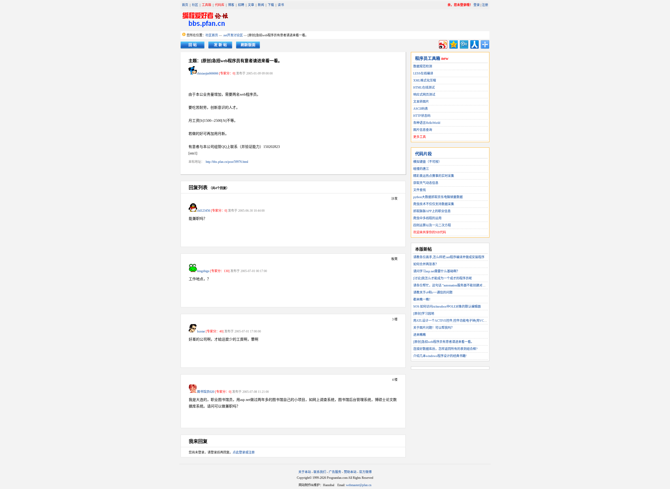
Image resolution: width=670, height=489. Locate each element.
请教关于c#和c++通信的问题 (433, 292)
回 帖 (192, 45)
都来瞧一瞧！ (422, 299)
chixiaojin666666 (207, 73)
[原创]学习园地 (423, 313)
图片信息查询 (422, 130)
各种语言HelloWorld (426, 123)
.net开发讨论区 (233, 35)
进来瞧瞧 (419, 335)
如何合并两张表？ (425, 264)
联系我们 (320, 472)
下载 (271, 5)
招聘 (241, 5)
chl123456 (203, 210)
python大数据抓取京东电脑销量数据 (438, 197)
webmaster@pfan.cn (358, 485)
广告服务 (335, 472)
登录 (476, 5)
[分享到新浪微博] (443, 44)
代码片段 (423, 154)
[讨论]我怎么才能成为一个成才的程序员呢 (442, 278)
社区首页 (211, 35)
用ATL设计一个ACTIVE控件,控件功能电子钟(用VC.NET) (452, 321)
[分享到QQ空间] (453, 44)
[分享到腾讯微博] (463, 44)
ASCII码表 (420, 109)
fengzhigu (203, 271)
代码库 (219, 5)
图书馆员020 (205, 392)
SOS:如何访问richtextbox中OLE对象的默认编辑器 (447, 306)
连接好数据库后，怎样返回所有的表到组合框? (445, 349)
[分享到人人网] (474, 44)
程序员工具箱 (427, 58)
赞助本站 (350, 472)
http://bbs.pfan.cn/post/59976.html (227, 162)
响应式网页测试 (424, 94)
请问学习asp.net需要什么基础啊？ (436, 271)
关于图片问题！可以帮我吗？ (433, 328)
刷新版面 (248, 45)
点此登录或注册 (244, 452)
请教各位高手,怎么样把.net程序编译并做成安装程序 (448, 257)
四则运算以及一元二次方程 (432, 225)
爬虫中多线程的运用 (427, 218)
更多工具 (419, 137)
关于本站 (304, 472)
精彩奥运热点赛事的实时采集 (433, 176)
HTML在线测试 (424, 87)
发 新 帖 (220, 45)
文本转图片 (421, 101)
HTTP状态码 (422, 116)
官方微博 (365, 472)
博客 (231, 5)
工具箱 (206, 5)
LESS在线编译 (423, 73)
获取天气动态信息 (425, 183)
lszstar (201, 331)
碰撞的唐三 (421, 169)
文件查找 (419, 190)
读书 (281, 5)
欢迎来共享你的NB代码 (429, 232)
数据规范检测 (422, 66)
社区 (195, 5)
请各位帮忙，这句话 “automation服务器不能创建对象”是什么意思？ (459, 285)
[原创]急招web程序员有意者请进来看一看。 (443, 342)
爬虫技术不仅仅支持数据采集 (433, 204)
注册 (485, 5)
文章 (251, 5)
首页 (185, 5)
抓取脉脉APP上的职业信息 (432, 211)
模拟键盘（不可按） (427, 162)
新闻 (261, 5)
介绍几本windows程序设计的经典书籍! (440, 356)
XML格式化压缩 (424, 80)
